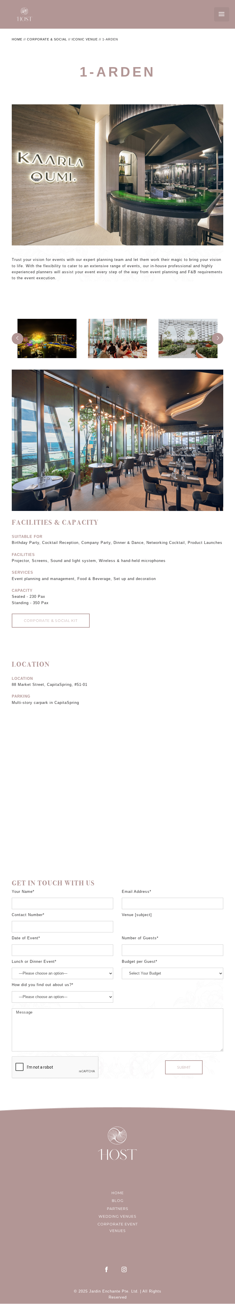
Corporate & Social (47, 39)
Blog (118, 1200)
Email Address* (136, 892)
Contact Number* (28, 915)
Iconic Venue (85, 39)
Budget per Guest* (139, 962)
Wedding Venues (117, 1216)
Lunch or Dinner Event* (34, 962)
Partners (117, 1209)
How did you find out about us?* (42, 985)
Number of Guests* (140, 938)
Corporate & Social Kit (51, 620)
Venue (128, 915)
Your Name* (23, 892)
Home (17, 39)
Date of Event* (26, 938)
